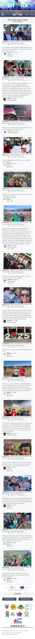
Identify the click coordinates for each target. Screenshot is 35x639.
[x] (14, 626)
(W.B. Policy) (14, 634)
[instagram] (16, 626)
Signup (32, 14)
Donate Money (25, 599)
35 (25, 587)
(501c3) (26, 631)
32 (15, 587)
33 (18, 587)
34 (22, 587)
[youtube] (23, 626)
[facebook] (11, 626)
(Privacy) (8, 634)
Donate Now (17, 11)
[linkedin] (21, 626)
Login (26, 14)
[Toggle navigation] (6, 14)
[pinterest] (19, 626)
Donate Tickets (9, 599)
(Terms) (4, 634)
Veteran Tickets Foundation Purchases (15, 43)
